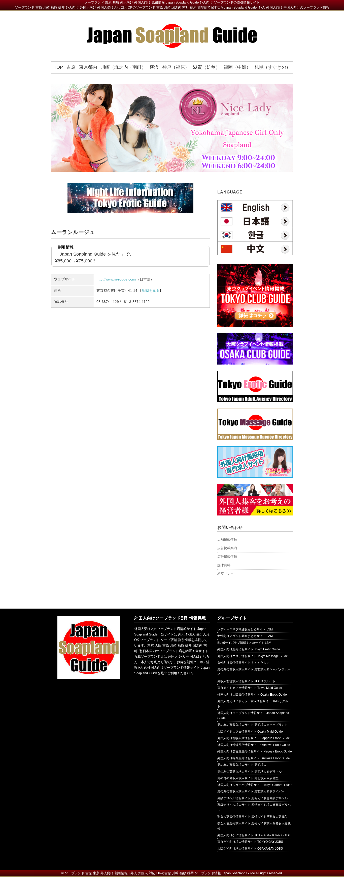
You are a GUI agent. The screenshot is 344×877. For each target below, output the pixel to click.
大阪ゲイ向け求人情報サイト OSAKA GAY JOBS (250, 848)
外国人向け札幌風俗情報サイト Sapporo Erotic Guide (253, 738)
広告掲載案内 (227, 548)
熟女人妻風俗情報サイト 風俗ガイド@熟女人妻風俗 (252, 816)
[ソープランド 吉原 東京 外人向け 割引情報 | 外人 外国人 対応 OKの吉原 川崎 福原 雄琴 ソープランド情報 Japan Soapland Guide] (172, 27)
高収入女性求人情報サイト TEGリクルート (246, 681)
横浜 (154, 67)
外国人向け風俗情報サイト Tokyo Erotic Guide (248, 649)
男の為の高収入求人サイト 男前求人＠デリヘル (249, 771)
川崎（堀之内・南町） (123, 67)
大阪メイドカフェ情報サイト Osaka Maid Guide (250, 731)
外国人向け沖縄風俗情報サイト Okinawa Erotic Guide (253, 745)
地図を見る (150, 291)
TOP (58, 67)
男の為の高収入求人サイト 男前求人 (241, 765)
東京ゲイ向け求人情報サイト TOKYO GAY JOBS (250, 842)
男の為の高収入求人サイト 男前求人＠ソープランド (252, 725)
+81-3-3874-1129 (136, 302)
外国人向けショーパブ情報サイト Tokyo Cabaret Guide (254, 785)
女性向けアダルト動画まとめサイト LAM (245, 636)
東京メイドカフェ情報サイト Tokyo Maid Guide (249, 688)
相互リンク (225, 574)
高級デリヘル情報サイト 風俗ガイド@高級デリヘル (252, 798)
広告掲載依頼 (227, 557)
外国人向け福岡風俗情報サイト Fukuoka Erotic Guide (253, 758)
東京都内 (88, 67)
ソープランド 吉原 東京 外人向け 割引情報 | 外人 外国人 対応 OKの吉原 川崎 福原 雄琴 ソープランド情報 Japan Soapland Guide (160, 873)
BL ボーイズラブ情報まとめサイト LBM (244, 643)
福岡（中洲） (237, 67)
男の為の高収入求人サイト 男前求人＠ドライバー (251, 791)
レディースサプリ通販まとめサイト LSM (245, 629)
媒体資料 (223, 565)
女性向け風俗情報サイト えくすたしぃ (243, 662)
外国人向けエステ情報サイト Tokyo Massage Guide (252, 656)
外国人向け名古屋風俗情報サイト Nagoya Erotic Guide (254, 751)
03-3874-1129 (107, 302)
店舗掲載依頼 (227, 539)
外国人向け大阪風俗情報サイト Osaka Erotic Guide (252, 694)
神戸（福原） (175, 67)
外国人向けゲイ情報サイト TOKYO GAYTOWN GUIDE (254, 835)
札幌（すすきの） (272, 67)
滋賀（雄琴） (206, 67)
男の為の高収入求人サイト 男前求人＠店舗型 (248, 778)
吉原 (71, 67)
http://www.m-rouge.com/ (116, 279)
